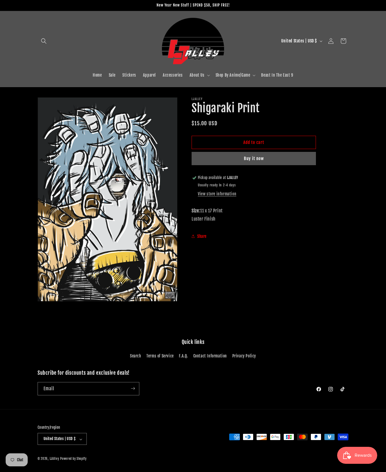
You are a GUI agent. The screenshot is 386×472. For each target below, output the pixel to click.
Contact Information (210, 356)
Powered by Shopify (73, 459)
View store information (217, 193)
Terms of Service (160, 356)
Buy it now (254, 158)
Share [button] (202, 236)
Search (135, 356)
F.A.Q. (183, 356)
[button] (44, 41)
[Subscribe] (133, 388)
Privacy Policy (244, 356)
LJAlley (54, 459)
